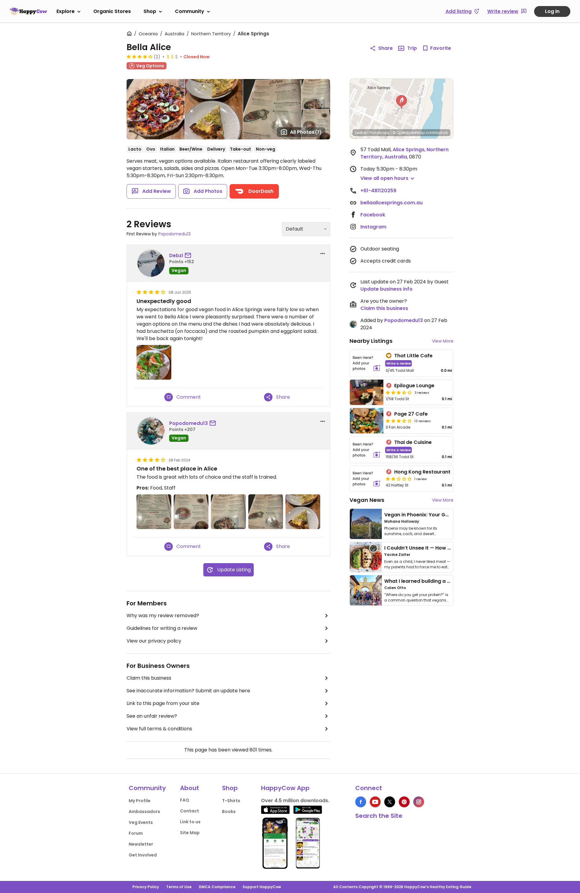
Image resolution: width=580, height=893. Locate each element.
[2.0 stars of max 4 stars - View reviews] (398, 478)
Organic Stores (112, 11)
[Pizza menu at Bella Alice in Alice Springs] (154, 511)
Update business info (386, 288)
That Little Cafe (413, 355)
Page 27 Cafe (411, 413)
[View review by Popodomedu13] (151, 430)
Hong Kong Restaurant (422, 471)
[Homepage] (28, 11)
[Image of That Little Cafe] (366, 363)
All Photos (306, 132)
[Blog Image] (366, 524)
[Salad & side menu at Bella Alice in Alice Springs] (228, 511)
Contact (189, 811)
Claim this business (149, 678)
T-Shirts (231, 801)
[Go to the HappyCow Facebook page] (360, 801)
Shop (149, 11)
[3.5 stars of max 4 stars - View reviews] (398, 392)
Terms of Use (179, 886)
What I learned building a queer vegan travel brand (447, 581)
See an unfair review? (152, 716)
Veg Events (141, 822)
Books (229, 811)
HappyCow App (285, 788)
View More (442, 341)
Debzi (176, 255)
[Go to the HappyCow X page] (389, 801)
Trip (412, 48)
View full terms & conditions (159, 728)
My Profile (139, 801)
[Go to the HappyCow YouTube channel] (375, 801)
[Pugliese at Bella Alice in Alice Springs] (302, 511)
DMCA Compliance (217, 886)
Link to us (190, 822)
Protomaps (379, 132)
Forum (136, 833)
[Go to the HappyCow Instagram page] (418, 801)
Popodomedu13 (174, 234)
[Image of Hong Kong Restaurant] (366, 478)
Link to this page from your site (163, 703)
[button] (401, 102)
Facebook (372, 214)
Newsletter (141, 844)
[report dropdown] (322, 253)
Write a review (398, 363)
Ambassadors (144, 811)
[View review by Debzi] (151, 263)
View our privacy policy (154, 640)
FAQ (184, 800)
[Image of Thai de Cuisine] (366, 449)
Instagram (373, 226)
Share (385, 48)
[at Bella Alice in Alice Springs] (154, 362)
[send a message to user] (189, 255)
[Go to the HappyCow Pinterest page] (404, 801)
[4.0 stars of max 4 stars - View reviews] (139, 56)
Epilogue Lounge (414, 385)
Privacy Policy (145, 886)
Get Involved (143, 855)
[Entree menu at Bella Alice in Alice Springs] (191, 511)
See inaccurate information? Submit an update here (188, 690)
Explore (65, 11)
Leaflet (361, 132)
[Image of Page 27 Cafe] (366, 420)
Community (189, 11)
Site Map (190, 833)
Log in (552, 11)
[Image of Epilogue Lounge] (366, 392)
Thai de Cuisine (413, 442)
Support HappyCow (262, 886)
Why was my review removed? (163, 615)
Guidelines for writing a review (162, 628)
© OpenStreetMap (408, 132)
